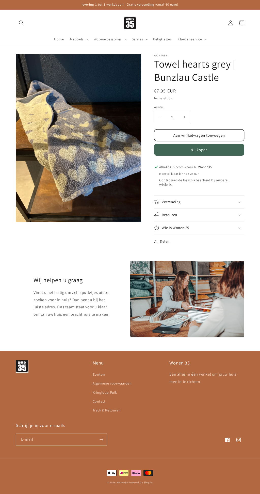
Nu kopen (199, 149)
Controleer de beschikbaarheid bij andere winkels (193, 182)
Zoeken (99, 374)
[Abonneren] (101, 439)
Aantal (159, 107)
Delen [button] (165, 241)
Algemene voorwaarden (112, 383)
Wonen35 (122, 482)
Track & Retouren (107, 410)
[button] (21, 22)
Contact (99, 401)
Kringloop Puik (105, 392)
